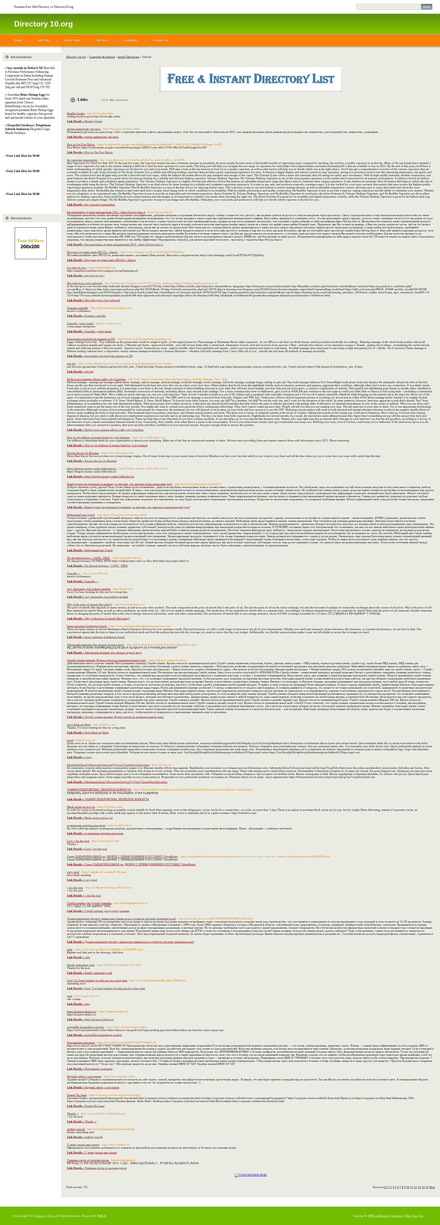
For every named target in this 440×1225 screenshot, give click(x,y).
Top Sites (101, 40)
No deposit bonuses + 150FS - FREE (88, 557)
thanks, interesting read (80, 964)
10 (407, 1187)
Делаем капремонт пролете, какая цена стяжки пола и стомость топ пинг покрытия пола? (121, 918)
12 (415, 1187)
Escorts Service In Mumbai (83, 452)
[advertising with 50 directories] (251, 1174)
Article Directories (128, 56)
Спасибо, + (73, 573)
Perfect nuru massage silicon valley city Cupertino (96, 379)
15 (427, 1187)
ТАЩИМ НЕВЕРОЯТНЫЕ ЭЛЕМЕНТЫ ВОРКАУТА (99, 789)
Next (432, 1187)
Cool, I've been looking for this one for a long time (97, 980)
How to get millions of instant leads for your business (98, 437)
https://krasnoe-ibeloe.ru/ (81, 1011)
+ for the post (75, 887)
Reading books (76, 113)
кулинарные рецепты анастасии (86, 825)
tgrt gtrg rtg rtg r (77, 267)
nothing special (76, 1129)
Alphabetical (122, 100)
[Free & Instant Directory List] (251, 90)
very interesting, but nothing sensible (89, 588)
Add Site (43, 40)
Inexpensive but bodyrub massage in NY (91, 338)
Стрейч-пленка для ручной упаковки (89, 902)
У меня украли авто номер (83, 1144)
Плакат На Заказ (77, 1094)
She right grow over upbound (84, 283)
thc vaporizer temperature (82, 159)
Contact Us (160, 40)
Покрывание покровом (81, 1042)
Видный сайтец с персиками (84, 1076)
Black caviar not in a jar (81, 806)
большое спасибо (77, 307)
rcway (70, 740)
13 (419, 1187)
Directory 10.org (43, 24)
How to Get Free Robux (81, 144)
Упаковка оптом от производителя (88, 1160)
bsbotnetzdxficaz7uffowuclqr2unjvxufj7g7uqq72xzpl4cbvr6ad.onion (108, 764)
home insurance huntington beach (87, 626)
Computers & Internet (102, 56)
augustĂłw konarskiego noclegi (85, 1026)
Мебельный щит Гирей (81, 514)
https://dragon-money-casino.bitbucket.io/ (91, 468)
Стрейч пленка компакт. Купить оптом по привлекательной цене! (106, 660)
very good (73, 871)
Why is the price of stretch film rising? (89, 604)
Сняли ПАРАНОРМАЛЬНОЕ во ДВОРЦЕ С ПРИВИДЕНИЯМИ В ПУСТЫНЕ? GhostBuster (122, 856)
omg (69, 995)
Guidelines (130, 40)
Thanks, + (73, 1113)
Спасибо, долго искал (80, 323)
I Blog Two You (414, 1215)
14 (423, 1187)
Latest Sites (72, 40)
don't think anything (79, 724)
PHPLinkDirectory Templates (385, 1215)
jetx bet (71, 363)
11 (411, 1187)
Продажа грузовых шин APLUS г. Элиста (92, 252)
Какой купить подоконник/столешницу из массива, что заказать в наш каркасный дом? (119, 483)
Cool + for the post (78, 840)
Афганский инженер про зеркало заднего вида (95, 644)
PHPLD (101, 1215)
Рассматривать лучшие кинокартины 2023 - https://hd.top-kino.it (106, 212)
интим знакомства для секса (84, 128)
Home (18, 40)
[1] (385, 1187)
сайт (69, 949)
